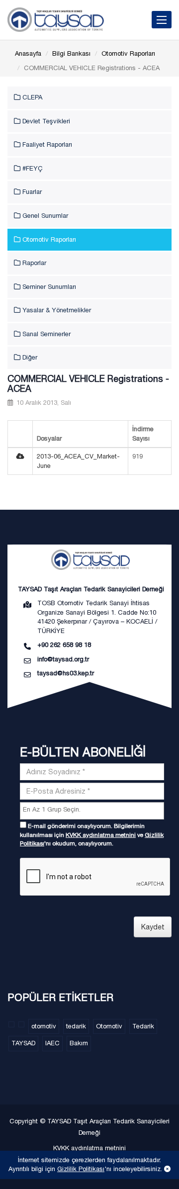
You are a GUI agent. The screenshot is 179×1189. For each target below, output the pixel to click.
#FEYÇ (31, 168)
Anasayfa (28, 53)
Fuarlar (31, 191)
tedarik (76, 1026)
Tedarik (143, 1026)
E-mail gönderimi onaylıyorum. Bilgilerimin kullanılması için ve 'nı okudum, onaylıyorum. (92, 834)
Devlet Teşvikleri (45, 121)
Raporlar (33, 263)
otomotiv (43, 1026)
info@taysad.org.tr (63, 659)
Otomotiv (109, 1026)
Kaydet (153, 927)
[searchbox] (93, 810)
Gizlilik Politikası (80, 1169)
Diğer (28, 357)
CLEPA (31, 97)
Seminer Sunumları (48, 286)
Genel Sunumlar (44, 215)
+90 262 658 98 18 (64, 644)
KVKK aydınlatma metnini (101, 834)
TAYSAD (23, 1043)
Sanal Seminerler (45, 334)
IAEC (52, 1043)
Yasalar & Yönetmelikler (55, 310)
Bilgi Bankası (71, 53)
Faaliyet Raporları (46, 144)
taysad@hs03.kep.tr (65, 673)
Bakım (79, 1043)
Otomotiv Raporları (128, 53)
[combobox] (92, 811)
